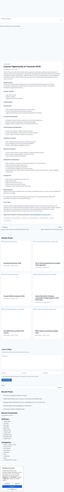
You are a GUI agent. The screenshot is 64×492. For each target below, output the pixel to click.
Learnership (7, 456)
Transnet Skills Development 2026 (14, 296)
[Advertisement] (32, 8)
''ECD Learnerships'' (16, 218)
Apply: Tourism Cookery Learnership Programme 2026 (15, 228)
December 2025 (8, 434)
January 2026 (7, 432)
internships (6, 452)
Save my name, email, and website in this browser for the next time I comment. (21, 376)
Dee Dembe (7, 69)
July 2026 (6, 423)
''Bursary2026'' (7, 218)
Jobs (5, 454)
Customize (7, 483)
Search (3, 385)
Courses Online (7, 64)
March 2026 (7, 429)
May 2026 (6, 425)
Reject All (17, 483)
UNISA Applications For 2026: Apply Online (51, 228)
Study (5, 458)
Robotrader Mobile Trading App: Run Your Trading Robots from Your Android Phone (24, 402)
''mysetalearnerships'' (34, 218)
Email (24, 373)
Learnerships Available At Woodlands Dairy (14, 409)
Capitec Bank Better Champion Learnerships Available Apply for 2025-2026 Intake (47, 298)
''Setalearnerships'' (44, 218)
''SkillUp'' (52, 218)
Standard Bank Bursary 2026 (12, 263)
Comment (5, 356)
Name (4, 373)
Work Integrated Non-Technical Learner (40, 214)
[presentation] (16, 250)
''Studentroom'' (7, 220)
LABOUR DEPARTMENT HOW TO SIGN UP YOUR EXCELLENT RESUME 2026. (22, 399)
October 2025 (7, 438)
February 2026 (7, 431)
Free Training (7, 448)
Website (46, 373)
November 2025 (8, 436)
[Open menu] (61, 20)
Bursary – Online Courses (10, 444)
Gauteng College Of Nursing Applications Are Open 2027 (17, 405)
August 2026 (7, 421)
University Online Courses (10, 460)
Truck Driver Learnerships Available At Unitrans (15, 395)
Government (7, 450)
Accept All (12, 486)
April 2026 (6, 427)
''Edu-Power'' (25, 218)
